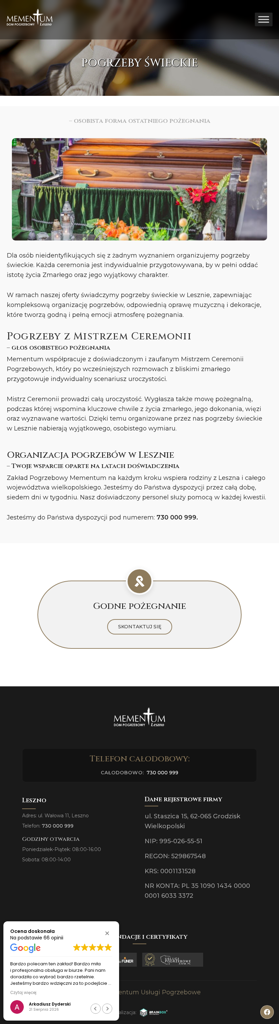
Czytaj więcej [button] (23, 992)
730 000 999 (176, 517)
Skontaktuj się (139, 627)
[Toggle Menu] (263, 19)
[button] (107, 933)
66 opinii (53, 937)
